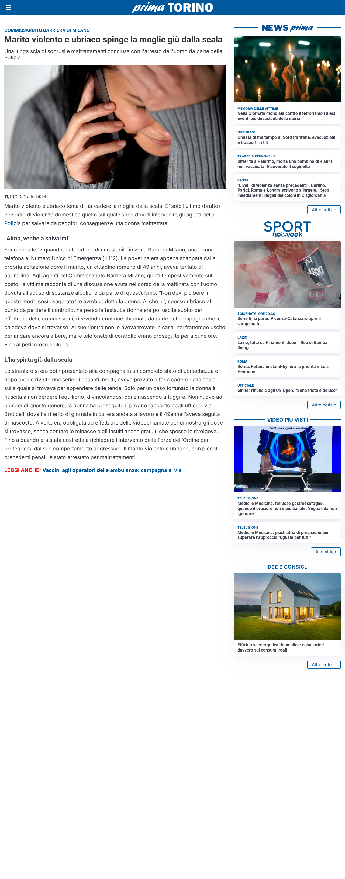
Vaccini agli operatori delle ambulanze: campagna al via (112, 470)
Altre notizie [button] (324, 209)
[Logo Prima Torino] (172, 7)
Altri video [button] (325, 551)
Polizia (12, 223)
